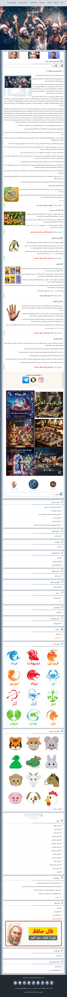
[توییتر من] (29, 983)
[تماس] (33, 983)
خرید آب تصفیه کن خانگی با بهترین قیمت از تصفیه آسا (48, 883)
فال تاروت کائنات (57, 832)
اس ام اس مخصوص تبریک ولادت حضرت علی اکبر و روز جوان (47, 525)
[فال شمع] (20, 433)
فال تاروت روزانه (57, 825)
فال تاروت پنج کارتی (56, 847)
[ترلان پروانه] (34, 55)
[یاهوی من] (51, 983)
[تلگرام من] (47, 983)
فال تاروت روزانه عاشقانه (55, 864)
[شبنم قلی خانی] (13, 55)
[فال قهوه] (49, 433)
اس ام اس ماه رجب (57, 518)
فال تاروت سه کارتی (56, 840)
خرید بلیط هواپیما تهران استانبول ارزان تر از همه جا (49, 893)
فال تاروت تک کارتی (56, 836)
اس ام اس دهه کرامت (56, 510)
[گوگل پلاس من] (24, 983)
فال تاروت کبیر (57, 829)
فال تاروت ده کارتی (56, 857)
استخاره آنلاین (33, 2)
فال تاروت (49, 2)
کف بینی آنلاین (57, 328)
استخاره (61, 200)
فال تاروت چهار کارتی (56, 843)
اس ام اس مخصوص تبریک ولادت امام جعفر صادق (49, 514)
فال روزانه (41, 2)
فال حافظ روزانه (36, 225)
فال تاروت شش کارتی (56, 850)
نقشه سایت (27, 992)
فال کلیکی (59, 612)
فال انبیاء (59, 547)
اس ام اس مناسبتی (23, 2)
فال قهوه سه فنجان (56, 561)
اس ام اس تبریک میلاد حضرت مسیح (53, 507)
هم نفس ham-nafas (52, 61)
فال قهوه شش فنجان (56, 565)
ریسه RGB (58, 634)
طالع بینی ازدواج (52, 253)
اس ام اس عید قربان (56, 521)
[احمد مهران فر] (54, 55)
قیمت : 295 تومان (33, 816)
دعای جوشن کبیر (57, 598)
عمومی (53, 494)
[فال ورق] (20, 462)
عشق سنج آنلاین (57, 623)
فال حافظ (56, 2)
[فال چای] (49, 462)
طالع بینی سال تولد (57, 809)
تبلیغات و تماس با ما (11, 2)
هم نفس (34, 11)
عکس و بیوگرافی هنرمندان (55, 970)
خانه (62, 2)
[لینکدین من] (15, 983)
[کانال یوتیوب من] (20, 983)
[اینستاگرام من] (38, 983)
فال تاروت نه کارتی (56, 854)
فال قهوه (59, 558)
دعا (60, 601)
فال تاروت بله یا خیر (56, 868)
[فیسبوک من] (42, 983)
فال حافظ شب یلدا (57, 915)
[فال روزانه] (20, 405)
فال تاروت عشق (57, 861)
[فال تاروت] (49, 405)
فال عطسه (58, 955)
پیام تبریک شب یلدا (56, 918)
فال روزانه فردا (57, 966)
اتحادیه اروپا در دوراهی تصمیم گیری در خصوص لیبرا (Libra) (47, 890)
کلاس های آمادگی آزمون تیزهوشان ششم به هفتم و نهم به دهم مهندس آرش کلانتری (41, 886)
